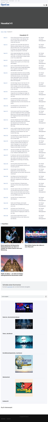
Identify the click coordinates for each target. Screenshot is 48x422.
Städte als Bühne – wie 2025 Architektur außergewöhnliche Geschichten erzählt (12, 274)
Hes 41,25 (6, 208)
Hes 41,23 (6, 197)
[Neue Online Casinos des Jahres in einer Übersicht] (36, 235)
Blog (2, 242)
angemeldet (9, 287)
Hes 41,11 (6, 111)
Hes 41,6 (5, 72)
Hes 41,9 (5, 98)
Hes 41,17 (6, 155)
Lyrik (16, 0)
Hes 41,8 (5, 91)
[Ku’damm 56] (24, 388)
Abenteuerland (6, 377)
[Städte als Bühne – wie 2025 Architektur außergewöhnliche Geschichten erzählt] (12, 263)
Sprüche (7, 2)
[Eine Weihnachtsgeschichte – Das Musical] (24, 342)
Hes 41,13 (6, 128)
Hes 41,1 (5, 37)
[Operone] (5, 5)
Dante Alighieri (11, 0)
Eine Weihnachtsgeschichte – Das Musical (12, 353)
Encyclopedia (3, 2)
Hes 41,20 (6, 176)
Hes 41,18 (6, 163)
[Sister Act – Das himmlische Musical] (24, 307)
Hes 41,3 (5, 53)
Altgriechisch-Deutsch (4, 0)
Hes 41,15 (6, 141)
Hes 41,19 (6, 169)
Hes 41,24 (6, 203)
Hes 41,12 (6, 119)
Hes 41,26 (6, 215)
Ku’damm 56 (5, 401)
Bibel (19, 0)
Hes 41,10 (6, 105)
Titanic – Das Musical (7, 333)
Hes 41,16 (6, 149)
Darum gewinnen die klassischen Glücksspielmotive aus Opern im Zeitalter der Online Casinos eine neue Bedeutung (11, 248)
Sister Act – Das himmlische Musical (11, 317)
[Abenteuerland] (24, 364)
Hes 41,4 (5, 60)
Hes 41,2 (5, 44)
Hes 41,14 (6, 135)
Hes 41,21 (6, 183)
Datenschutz (3, 418)
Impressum (9, 418)
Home (2, 31)
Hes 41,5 (5, 65)
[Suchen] (46, 296)
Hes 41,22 (6, 188)
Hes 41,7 (5, 83)
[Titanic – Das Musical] (24, 324)
